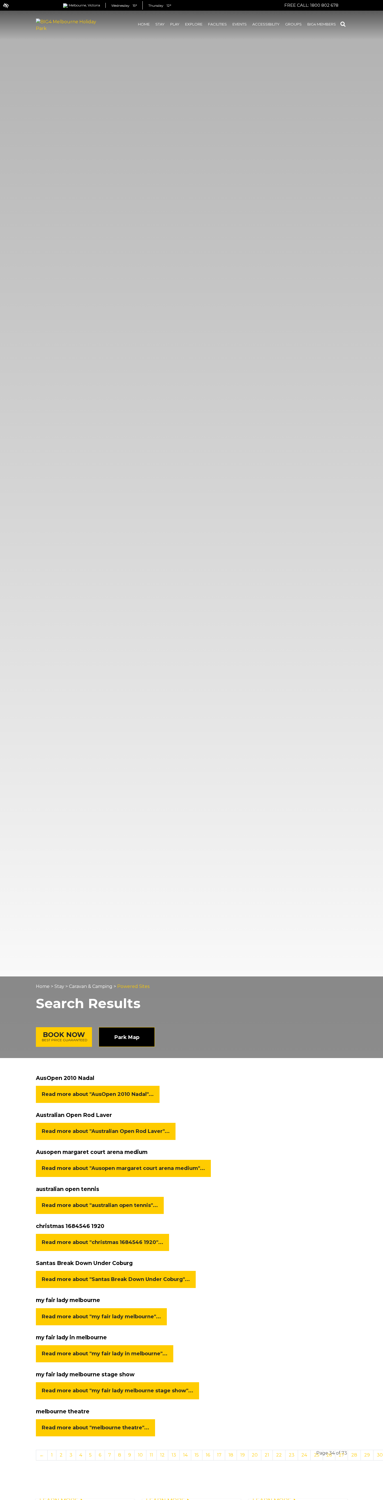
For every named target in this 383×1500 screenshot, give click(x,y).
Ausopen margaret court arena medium (91, 1152)
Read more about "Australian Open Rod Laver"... (106, 1131)
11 (151, 1455)
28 (354, 1455)
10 (140, 1455)
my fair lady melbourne (68, 1300)
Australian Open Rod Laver (74, 1115)
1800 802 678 (324, 5)
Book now (64, 1036)
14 (185, 1455)
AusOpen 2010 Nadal (65, 1078)
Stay (59, 986)
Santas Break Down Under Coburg (84, 1263)
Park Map (126, 1037)
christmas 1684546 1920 (70, 1226)
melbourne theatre (62, 1411)
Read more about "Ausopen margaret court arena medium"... (123, 1168)
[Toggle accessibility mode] (3, 3)
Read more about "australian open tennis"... (100, 1205)
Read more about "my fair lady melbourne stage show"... (117, 1391)
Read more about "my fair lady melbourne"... (101, 1317)
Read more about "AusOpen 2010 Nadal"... (98, 1094)
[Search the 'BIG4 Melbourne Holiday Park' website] (343, 25)
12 (162, 1455)
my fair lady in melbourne (71, 1337)
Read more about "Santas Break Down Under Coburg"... (116, 1279)
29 (367, 1455)
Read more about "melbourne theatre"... (95, 1428)
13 (174, 1455)
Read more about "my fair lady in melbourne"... (104, 1354)
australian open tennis (67, 1189)
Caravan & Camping (90, 986)
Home (43, 986)
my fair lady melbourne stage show (85, 1374)
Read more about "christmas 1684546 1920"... (102, 1242)
